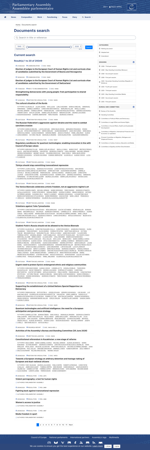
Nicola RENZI (48, 316)
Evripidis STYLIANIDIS (65, 270)
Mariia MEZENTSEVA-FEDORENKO (80, 276)
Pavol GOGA (29, 346)
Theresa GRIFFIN (36, 110)
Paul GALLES (47, 239)
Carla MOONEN (62, 107)
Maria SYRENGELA (79, 211)
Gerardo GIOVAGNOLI (83, 110)
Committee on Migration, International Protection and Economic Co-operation (117, 132)
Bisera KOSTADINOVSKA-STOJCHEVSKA (30, 196)
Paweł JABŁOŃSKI (77, 133)
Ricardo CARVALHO (84, 250)
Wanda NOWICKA (78, 192)
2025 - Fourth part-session (109, 87)
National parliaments (58, 437)
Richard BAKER (83, 369)
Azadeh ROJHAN (54, 292)
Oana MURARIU (36, 243)
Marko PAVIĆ (73, 149)
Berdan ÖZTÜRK (65, 112)
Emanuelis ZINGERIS (49, 135)
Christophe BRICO (38, 192)
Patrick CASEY (49, 320)
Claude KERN (82, 233)
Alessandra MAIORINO (68, 171)
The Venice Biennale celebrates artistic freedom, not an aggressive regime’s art (52, 187)
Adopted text (105, 52)
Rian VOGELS (66, 153)
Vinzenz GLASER (70, 172)
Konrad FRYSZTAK (56, 231)
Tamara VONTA (22, 112)
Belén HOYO (87, 215)
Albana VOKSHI (79, 155)
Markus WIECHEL (75, 107)
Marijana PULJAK (67, 108)
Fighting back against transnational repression (37, 391)
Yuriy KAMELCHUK (49, 235)
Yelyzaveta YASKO (82, 235)
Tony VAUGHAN (32, 318)
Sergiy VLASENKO (50, 194)
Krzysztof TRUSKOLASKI (66, 235)
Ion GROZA (39, 211)
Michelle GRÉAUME (32, 172)
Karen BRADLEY (69, 367)
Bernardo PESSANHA (73, 129)
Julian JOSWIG (40, 107)
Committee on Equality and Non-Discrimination (115, 146)
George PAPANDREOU (24, 153)
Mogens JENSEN (36, 235)
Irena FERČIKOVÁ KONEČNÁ (69, 252)
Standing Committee (107, 115)
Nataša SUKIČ (83, 176)
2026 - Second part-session (109, 74)
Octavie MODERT (31, 344)
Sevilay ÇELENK (34, 112)
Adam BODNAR (70, 254)
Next (71, 425)
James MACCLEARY (69, 233)
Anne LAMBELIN (71, 294)
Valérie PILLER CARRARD (70, 298)
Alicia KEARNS (44, 231)
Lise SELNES (82, 292)
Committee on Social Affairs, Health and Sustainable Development (117, 127)
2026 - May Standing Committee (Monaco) (114, 70)
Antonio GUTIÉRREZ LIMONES (66, 213)
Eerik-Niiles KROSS (57, 129)
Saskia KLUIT (83, 294)
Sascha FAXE (63, 196)
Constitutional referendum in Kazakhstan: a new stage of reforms (46, 339)
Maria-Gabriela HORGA (81, 239)
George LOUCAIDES (79, 112)
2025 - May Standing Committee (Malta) (113, 94)
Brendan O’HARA (58, 369)
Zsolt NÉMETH (85, 348)
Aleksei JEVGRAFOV (35, 320)
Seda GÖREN (29, 343)
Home (18, 25)
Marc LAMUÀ (74, 196)
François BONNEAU (34, 256)
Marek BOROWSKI (57, 190)
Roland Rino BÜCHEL (38, 350)
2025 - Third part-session (109, 90)
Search (88, 17)
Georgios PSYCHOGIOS (45, 169)
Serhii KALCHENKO (23, 133)
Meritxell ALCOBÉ (23, 237)
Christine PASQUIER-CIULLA (27, 215)
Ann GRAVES (79, 169)
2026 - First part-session (108, 77)
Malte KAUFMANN (23, 350)
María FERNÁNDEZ (51, 196)
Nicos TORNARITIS (23, 241)
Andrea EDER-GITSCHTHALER (45, 213)
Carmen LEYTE (66, 211)
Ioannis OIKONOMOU (33, 276)
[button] (134, 62)
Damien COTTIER (50, 296)
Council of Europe (39, 437)
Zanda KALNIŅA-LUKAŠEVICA (35, 247)
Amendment (105, 56)
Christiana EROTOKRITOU (50, 108)
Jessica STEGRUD (64, 133)
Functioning (52, 17)
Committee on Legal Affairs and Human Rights (115, 122)
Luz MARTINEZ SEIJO (81, 194)
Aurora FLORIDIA (65, 192)
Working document (107, 48)
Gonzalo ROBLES (83, 249)
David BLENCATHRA (64, 135)
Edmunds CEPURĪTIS (24, 250)
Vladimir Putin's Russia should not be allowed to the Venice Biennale (47, 226)
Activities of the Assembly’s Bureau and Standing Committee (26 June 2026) (51, 331)
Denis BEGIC (87, 131)
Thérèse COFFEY (23, 235)
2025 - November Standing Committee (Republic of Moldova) (116, 82)
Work (39, 17)
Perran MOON (46, 371)
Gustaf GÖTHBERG (64, 209)
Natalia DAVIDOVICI (24, 192)
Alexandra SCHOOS (47, 174)
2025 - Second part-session (109, 98)
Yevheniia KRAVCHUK (53, 153)
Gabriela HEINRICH (33, 108)
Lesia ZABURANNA (53, 247)
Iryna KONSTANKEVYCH (32, 131)
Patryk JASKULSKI (35, 239)
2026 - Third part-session (109, 66)
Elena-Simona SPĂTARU (38, 252)
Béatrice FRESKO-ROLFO (83, 245)
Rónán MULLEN (78, 209)
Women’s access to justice (28, 402)
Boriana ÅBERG (51, 133)
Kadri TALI (20, 247)
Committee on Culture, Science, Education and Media (117, 143)
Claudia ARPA (47, 237)
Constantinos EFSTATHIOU (65, 110)
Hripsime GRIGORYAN (44, 348)
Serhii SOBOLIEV (47, 131)
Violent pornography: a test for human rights (36, 379)
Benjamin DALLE (28, 211)
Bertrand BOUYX (31, 322)
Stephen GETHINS (42, 254)
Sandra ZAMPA (30, 190)
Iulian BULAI (29, 107)
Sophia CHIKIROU (58, 172)
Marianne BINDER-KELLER (64, 245)
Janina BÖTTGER (53, 171)
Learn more (98, 446)
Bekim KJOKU (67, 239)
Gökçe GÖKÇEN (54, 298)
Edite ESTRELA (42, 292)
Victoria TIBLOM (35, 135)
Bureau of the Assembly (108, 111)
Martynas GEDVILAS (72, 231)
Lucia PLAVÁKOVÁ (79, 247)
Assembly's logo (99, 437)
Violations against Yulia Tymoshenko (33, 206)
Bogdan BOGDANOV (24, 114)
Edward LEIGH (60, 174)
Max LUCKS (51, 107)
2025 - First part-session (108, 101)
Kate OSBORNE (71, 369)
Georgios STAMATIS (66, 114)
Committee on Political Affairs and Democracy (115, 118)
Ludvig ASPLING (44, 129)
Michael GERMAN (23, 110)
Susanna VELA (37, 194)
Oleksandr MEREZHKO (80, 135)
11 (66, 425)
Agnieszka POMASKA (52, 211)
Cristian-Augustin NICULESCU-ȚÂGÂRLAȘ (61, 250)
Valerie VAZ (21, 369)
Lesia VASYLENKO (75, 131)
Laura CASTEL (30, 169)
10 (63, 425)
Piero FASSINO (53, 114)
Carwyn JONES (34, 371)
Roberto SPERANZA (70, 365)
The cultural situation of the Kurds (31, 103)
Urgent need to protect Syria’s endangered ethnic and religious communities (51, 265)
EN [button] (104, 7)
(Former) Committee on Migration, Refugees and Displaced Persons (116, 138)
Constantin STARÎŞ (31, 174)
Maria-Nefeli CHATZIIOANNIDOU (64, 274)
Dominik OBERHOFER (39, 114)
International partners (79, 437)
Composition (26, 17)
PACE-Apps (116, 7)
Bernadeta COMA (82, 241)
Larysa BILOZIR (66, 247)
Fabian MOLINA (49, 110)
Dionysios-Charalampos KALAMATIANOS (31, 171)
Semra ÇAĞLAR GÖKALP (50, 112)
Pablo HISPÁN (28, 213)
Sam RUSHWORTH (82, 367)
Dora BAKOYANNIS (31, 268)
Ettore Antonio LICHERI (35, 176)
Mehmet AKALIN (38, 153)
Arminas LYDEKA (59, 348)
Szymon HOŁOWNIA (40, 155)
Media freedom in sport (26, 414)
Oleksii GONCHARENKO (50, 243)
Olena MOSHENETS (61, 131)
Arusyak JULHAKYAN (42, 346)
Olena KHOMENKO (38, 133)
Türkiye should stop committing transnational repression (42, 165)
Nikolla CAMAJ (80, 108)
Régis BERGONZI (51, 209)
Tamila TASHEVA (23, 252)
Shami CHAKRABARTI (59, 371)
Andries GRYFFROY (66, 243)
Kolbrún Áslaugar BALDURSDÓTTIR (30, 178)
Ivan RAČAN (44, 151)
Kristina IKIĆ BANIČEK (30, 151)
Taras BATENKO (32, 231)
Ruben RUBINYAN (72, 348)
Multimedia (114, 437)
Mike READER (57, 367)
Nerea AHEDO (36, 237)
